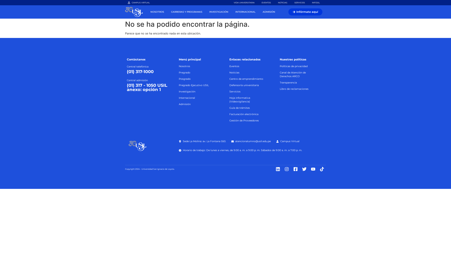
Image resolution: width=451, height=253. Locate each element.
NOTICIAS (282, 2)
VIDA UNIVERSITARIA (244, 2)
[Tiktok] (322, 169)
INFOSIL (316, 2)
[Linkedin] (278, 169)
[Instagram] (287, 169)
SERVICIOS (299, 2)
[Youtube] (313, 169)
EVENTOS (266, 2)
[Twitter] (304, 169)
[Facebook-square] (295, 169)
